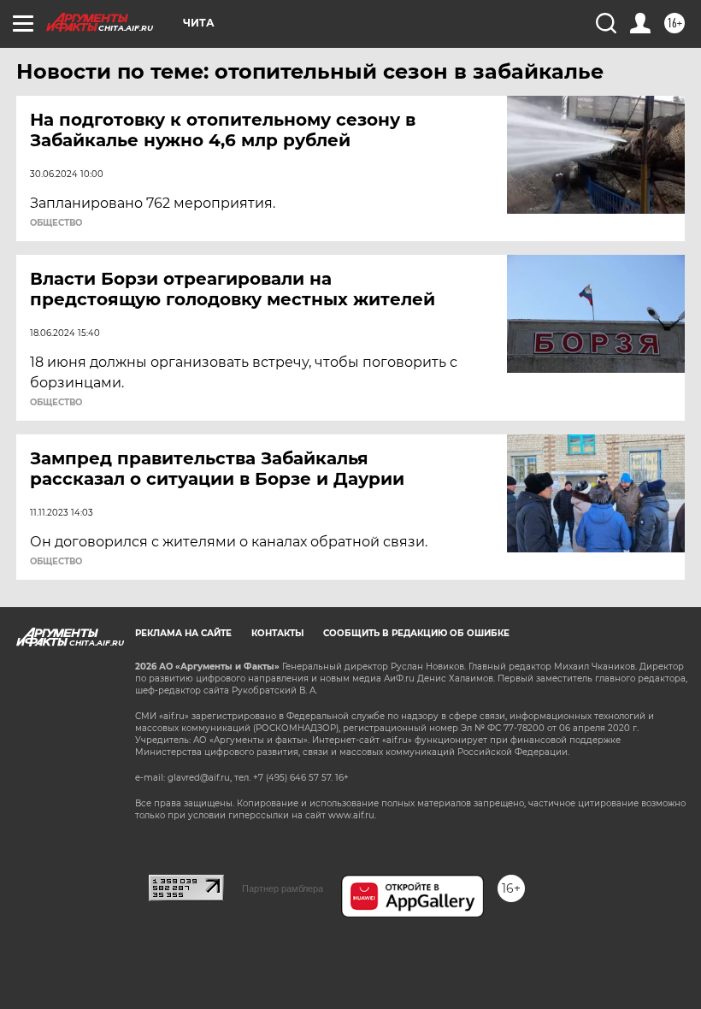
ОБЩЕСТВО (56, 223)
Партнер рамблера (282, 888)
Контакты (277, 633)
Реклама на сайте (183, 633)
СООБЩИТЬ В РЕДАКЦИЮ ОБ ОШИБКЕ (416, 633)
